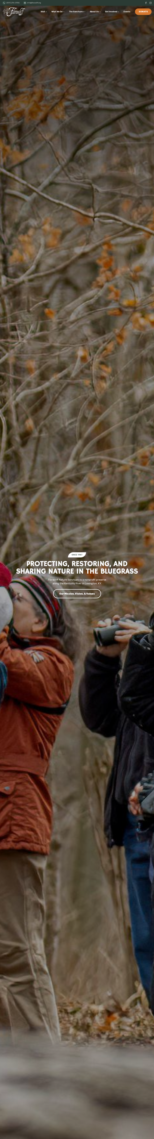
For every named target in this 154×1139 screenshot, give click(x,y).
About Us (94, 11)
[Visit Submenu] (46, 11)
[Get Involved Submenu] (119, 11)
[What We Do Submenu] (64, 11)
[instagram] (150, 3)
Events (127, 11)
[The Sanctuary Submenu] (85, 11)
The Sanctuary (76, 11)
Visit (43, 11)
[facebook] (146, 3)
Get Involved (111, 11)
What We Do (56, 11)
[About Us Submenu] (100, 11)
